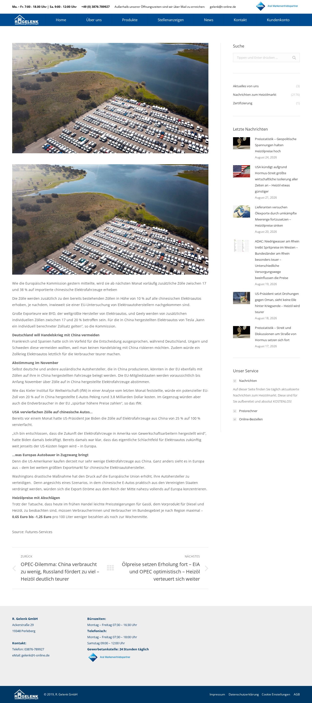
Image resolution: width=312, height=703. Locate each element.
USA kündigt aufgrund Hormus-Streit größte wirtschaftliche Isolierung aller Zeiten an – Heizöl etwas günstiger (276, 179)
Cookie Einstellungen (276, 694)
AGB (297, 694)
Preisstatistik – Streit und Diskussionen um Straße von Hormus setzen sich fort (275, 334)
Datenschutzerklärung (244, 694)
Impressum (217, 694)
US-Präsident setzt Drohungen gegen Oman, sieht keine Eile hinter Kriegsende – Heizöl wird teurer (277, 302)
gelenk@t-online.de (223, 7)
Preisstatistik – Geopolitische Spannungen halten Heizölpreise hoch (275, 145)
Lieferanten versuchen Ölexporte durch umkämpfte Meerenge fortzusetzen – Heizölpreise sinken (276, 216)
